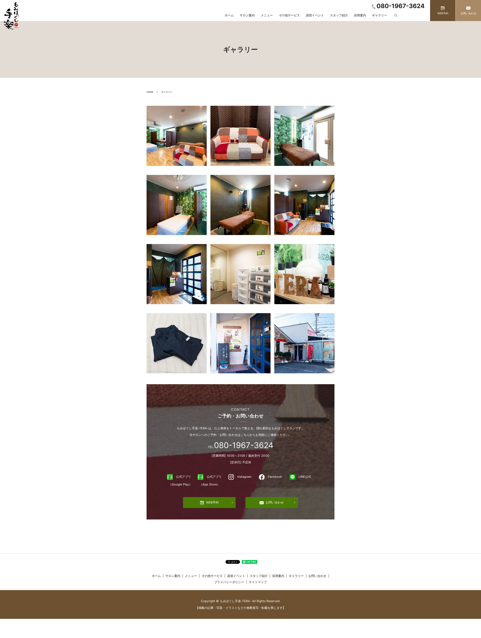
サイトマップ (258, 582)
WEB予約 (442, 13)
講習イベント (315, 15)
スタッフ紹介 (339, 15)
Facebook (275, 476)
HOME (150, 92)
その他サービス (289, 15)
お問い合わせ (468, 13)
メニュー (267, 15)
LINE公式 (305, 476)
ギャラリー (379, 15)
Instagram (244, 476)
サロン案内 (247, 15)
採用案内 (360, 15)
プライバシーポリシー (229, 582)
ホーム (229, 15)
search (396, 15)
